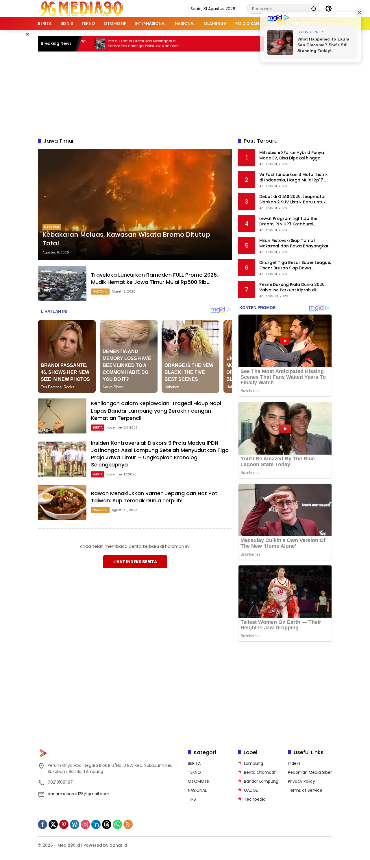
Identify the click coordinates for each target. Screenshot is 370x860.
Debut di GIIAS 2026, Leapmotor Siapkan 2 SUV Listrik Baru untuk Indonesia (292, 199)
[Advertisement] (185, 93)
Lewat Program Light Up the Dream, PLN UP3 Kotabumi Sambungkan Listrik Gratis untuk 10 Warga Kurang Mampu (293, 221)
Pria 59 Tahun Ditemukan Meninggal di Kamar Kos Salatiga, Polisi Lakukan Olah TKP (108, 44)
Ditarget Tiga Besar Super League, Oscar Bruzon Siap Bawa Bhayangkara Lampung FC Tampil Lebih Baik (295, 265)
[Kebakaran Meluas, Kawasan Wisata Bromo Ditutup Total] (135, 204)
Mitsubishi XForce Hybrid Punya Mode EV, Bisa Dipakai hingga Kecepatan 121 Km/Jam (291, 155)
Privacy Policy (301, 781)
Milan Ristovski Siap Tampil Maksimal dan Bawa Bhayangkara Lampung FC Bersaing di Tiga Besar (295, 243)
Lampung (253, 763)
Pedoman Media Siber (310, 772)
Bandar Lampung (261, 781)
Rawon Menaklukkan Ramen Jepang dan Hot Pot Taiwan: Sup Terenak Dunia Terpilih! (154, 497)
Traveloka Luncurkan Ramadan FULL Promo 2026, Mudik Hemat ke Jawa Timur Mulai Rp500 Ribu (154, 278)
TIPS (192, 799)
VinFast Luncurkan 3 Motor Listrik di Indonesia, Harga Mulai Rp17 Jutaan (293, 177)
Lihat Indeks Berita (135, 562)
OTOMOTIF (199, 781)
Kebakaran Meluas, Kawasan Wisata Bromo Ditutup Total (126, 239)
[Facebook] (42, 824)
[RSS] (128, 824)
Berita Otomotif (260, 772)
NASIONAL (52, 227)
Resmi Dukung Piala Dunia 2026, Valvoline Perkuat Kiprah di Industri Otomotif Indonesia (292, 287)
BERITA (97, 427)
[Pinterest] (64, 824)
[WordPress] (74, 824)
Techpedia (255, 799)
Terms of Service (305, 790)
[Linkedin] (96, 824)
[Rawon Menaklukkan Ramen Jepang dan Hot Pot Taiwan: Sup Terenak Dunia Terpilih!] (62, 502)
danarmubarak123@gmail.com (78, 794)
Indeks (294, 763)
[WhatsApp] (117, 824)
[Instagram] (85, 824)
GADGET (252, 790)
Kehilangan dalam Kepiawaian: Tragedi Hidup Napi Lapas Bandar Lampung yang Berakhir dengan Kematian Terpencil (156, 410)
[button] (313, 8)
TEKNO (194, 772)
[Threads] (106, 824)
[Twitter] (53, 824)
